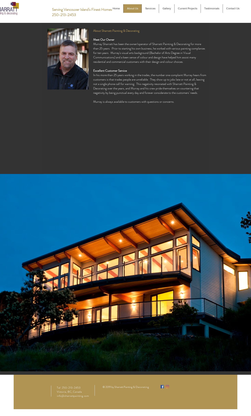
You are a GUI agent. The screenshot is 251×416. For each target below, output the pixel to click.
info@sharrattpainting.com (73, 396)
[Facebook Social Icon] (162, 386)
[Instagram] (167, 386)
